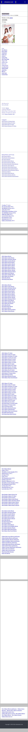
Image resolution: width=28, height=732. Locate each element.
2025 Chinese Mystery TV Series (9, 397)
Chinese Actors (21, 708)
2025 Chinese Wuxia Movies (8, 311)
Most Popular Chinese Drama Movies (10, 168)
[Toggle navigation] (25, 2)
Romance (10, 114)
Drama (6, 114)
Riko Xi (3, 71)
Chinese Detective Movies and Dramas (10, 539)
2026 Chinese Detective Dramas (9, 376)
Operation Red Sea (6, 487)
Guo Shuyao (4, 49)
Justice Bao (4, 209)
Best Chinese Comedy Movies (8, 513)
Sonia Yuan (4, 73)
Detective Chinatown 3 (7, 481)
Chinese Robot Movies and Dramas (9, 545)
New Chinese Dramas (16, 715)
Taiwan (7, 108)
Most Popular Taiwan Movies (8, 165)
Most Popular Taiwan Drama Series (9, 167)
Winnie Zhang (5, 68)
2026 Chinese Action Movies (8, 257)
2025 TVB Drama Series (7, 406)
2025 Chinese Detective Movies (9, 309)
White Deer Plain (5, 214)
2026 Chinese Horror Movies (8, 267)
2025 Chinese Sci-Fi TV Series (8, 400)
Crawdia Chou (5, 66)
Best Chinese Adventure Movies (9, 512)
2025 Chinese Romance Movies (9, 298)
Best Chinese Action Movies (8, 510)
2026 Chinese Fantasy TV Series (9, 362)
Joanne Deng (5, 74)
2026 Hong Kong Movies (7, 279)
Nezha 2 (3, 470)
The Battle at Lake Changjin (8, 471)
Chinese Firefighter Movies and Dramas (11, 541)
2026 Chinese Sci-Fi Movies (8, 273)
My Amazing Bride (6, 206)
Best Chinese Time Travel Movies (9, 530)
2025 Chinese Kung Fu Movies (8, 295)
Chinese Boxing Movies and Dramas (10, 538)
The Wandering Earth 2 (7, 484)
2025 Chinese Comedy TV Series (9, 387)
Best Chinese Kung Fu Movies (8, 518)
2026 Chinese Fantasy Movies (8, 264)
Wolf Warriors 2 (5, 473)
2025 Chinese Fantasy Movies (8, 292)
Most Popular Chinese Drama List (9, 494)
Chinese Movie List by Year (8, 712)
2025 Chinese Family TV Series (9, 391)
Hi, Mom (4, 475)
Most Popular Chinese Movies (8, 157)
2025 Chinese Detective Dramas (9, 407)
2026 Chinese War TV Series (8, 370)
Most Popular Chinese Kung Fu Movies (10, 505)
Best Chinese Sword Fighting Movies (10, 526)
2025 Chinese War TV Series (8, 401)
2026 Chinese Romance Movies (9, 271)
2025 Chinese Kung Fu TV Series (9, 395)
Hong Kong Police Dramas (8, 551)
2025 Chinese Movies (6, 284)
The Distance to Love (6, 208)
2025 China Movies (6, 305)
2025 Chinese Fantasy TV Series (9, 392)
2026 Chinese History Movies (8, 265)
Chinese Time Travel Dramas (8, 550)
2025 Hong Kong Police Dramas (9, 414)
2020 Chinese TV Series (6, 15)
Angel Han (4, 70)
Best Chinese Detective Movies (8, 527)
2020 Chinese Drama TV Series (8, 122)
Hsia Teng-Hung (5, 59)
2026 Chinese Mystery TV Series (9, 366)
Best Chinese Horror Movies (8, 517)
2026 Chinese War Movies (7, 276)
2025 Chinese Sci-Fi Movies (8, 300)
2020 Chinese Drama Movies (8, 173)
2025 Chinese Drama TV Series (9, 389)
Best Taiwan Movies (6, 159)
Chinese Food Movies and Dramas (9, 542)
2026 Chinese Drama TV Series (9, 359)
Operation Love (5, 219)
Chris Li (3, 56)
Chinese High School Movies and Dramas (11, 544)
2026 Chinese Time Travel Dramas (9, 377)
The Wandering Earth (6, 478)
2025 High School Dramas (7, 412)
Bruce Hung (4, 51)
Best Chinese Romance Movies (8, 162)
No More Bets (5, 485)
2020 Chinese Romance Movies (8, 174)
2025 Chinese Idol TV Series (8, 394)
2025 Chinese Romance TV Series (9, 398)
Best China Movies (6, 520)
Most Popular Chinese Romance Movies (10, 170)
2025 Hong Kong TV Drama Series (9, 403)
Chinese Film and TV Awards (8, 713)
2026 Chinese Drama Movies (8, 262)
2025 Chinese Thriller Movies (8, 301)
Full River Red (5, 479)
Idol (14, 114)
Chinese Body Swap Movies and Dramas (11, 536)
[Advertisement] (14, 8)
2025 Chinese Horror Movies (8, 294)
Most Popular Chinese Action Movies (10, 499)
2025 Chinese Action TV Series (8, 384)
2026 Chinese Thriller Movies (8, 274)
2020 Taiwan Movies (6, 171)
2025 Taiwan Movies (6, 308)
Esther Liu (4, 54)
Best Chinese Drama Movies (8, 160)
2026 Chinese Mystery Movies (8, 270)
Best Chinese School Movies (8, 524)
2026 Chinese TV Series (7, 353)
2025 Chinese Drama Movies (8, 291)
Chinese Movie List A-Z (7, 716)
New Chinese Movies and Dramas (9, 708)
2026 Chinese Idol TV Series (8, 363)
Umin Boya (4, 53)
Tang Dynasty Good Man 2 (8, 211)
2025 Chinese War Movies (7, 303)
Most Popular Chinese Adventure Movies (11, 500)
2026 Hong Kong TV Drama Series (9, 371)
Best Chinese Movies (6, 156)
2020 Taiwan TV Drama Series (8, 121)
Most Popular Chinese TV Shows (9, 496)
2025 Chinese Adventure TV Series (9, 386)
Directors (4, 710)
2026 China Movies (6, 277)
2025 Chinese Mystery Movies (8, 297)
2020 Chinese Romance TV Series (9, 126)
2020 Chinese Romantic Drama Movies (10, 176)
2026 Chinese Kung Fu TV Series (9, 365)
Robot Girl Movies (6, 553)
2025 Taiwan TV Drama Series (9, 404)
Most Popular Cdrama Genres (8, 497)
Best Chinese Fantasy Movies (8, 515)
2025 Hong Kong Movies (7, 306)
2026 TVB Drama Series (7, 374)
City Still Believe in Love (7, 212)
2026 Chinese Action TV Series (8, 354)
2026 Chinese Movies (6, 256)
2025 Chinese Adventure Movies (9, 288)
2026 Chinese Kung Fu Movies (8, 268)
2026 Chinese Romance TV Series (9, 368)
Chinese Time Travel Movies (8, 548)
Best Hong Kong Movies (7, 521)
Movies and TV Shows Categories (14, 710)
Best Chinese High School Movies (9, 529)
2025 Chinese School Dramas (8, 409)
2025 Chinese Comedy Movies (8, 289)
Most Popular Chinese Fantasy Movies (10, 502)
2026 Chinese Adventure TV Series (9, 356)
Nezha (3, 476)
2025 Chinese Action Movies (8, 286)
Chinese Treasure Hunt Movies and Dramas (11, 547)
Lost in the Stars (5, 488)
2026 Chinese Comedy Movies (8, 260)
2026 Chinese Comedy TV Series (9, 357)
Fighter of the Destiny (6, 220)
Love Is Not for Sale (6, 215)
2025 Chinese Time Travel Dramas (9, 411)
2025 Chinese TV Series (7, 383)
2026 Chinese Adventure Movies (9, 259)
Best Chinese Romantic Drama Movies (10, 164)
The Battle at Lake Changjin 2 (8, 482)
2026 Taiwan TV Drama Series (9, 373)
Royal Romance (5, 217)
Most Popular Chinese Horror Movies (10, 503)
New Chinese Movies (6, 715)
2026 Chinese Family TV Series (9, 360)
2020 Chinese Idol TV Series (8, 124)
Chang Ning (4, 57)
